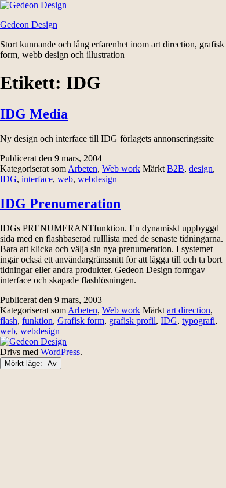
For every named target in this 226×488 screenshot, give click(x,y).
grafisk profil (132, 321)
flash (8, 321)
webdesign (97, 179)
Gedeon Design (28, 24)
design (201, 168)
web (65, 179)
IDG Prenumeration (60, 203)
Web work (121, 168)
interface (37, 179)
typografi (198, 321)
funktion (37, 321)
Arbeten (82, 168)
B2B (175, 168)
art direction (188, 310)
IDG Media (34, 113)
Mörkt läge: (25, 363)
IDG (8, 179)
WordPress (60, 352)
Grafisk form (80, 321)
